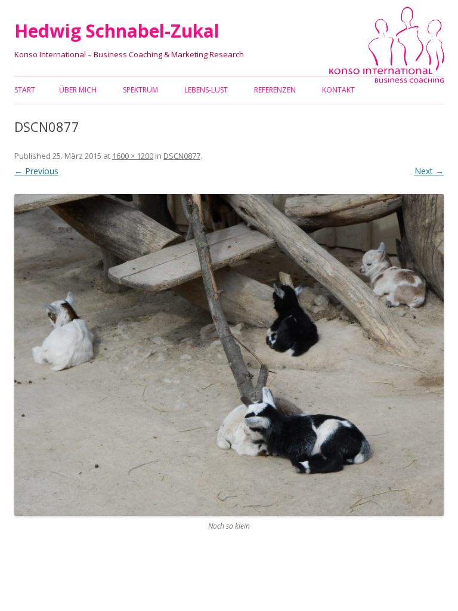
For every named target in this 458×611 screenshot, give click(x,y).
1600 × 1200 (132, 155)
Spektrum (140, 90)
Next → (429, 171)
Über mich (78, 90)
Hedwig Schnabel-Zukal (116, 30)
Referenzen (275, 90)
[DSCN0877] (229, 355)
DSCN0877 (181, 155)
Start (24, 90)
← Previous (36, 171)
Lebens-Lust (206, 90)
